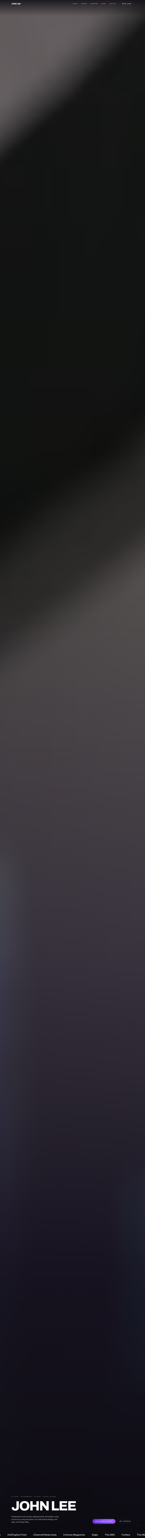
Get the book (125, 1521)
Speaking (94, 3)
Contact (112, 3)
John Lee (16, 3)
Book (104, 3)
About (75, 3)
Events (84, 3)
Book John (126, 3)
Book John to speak (104, 1521)
